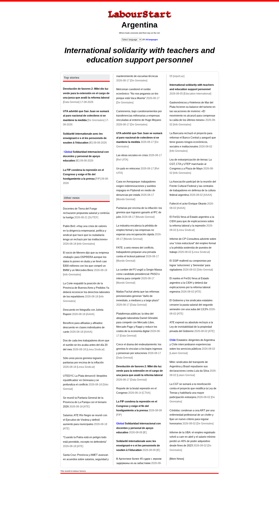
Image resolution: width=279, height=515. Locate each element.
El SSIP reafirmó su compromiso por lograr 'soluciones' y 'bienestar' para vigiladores (190, 265)
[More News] (177, 458)
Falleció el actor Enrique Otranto (188, 203)
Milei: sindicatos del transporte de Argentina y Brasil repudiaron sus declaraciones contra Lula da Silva (189, 366)
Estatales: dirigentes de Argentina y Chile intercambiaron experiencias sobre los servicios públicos (192, 344)
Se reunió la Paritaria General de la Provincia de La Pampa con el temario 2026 (85, 402)
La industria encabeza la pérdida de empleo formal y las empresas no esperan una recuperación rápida (136, 230)
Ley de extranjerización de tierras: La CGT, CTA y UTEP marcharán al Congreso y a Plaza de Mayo (191, 164)
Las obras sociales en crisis (132, 155)
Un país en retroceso (128, 168)
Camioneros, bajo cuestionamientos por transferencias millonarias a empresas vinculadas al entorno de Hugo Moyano (139, 115)
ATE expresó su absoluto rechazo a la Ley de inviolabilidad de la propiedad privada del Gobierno (191, 326)
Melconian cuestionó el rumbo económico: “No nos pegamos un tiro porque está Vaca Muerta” (137, 93)
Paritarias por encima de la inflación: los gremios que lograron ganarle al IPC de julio (139, 212)
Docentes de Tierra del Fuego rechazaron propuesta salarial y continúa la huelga (86, 213)
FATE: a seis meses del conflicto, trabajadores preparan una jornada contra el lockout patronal (136, 252)
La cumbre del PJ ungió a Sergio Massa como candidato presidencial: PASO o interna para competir (139, 274)
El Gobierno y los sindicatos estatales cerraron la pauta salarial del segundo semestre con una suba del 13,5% (191, 304)
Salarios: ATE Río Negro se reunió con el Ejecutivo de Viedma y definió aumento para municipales (85, 419)
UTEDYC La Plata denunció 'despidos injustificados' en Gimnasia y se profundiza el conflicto (85, 380)
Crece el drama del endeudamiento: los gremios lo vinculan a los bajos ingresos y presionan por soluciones (139, 348)
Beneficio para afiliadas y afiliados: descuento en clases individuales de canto (84, 327)
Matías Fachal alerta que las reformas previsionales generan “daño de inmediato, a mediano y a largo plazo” (137, 296)
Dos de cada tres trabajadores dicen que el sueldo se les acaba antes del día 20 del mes (86, 345)
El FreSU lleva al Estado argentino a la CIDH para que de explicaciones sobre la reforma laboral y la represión (192, 221)
